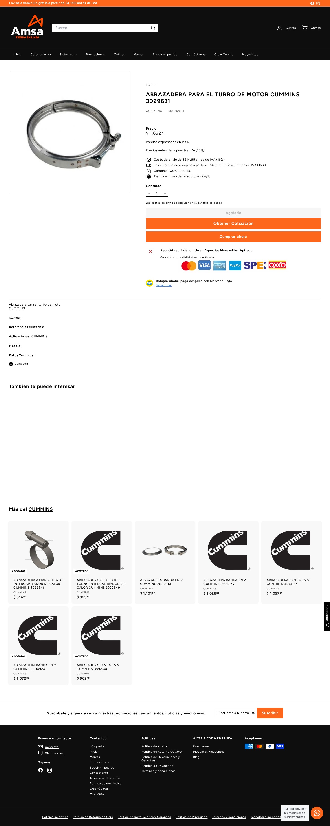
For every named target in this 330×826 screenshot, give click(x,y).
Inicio (17, 54)
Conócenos (201, 746)
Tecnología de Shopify (267, 817)
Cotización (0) (327, 616)
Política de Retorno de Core (161, 751)
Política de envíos (154, 746)
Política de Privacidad (157, 765)
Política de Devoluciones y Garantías (160, 758)
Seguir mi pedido (165, 54)
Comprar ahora (233, 236)
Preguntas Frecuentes (208, 751)
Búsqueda (97, 746)
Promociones (95, 54)
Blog (196, 757)
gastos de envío (163, 202)
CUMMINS (154, 110)
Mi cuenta (97, 794)
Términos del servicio (105, 778)
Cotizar (119, 54)
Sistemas (67, 54)
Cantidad (154, 186)
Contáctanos (196, 54)
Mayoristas (250, 54)
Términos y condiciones (158, 771)
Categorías (39, 54)
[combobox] (105, 28)
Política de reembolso (106, 783)
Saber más (164, 285)
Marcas (139, 54)
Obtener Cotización (33, 481)
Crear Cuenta (223, 54)
